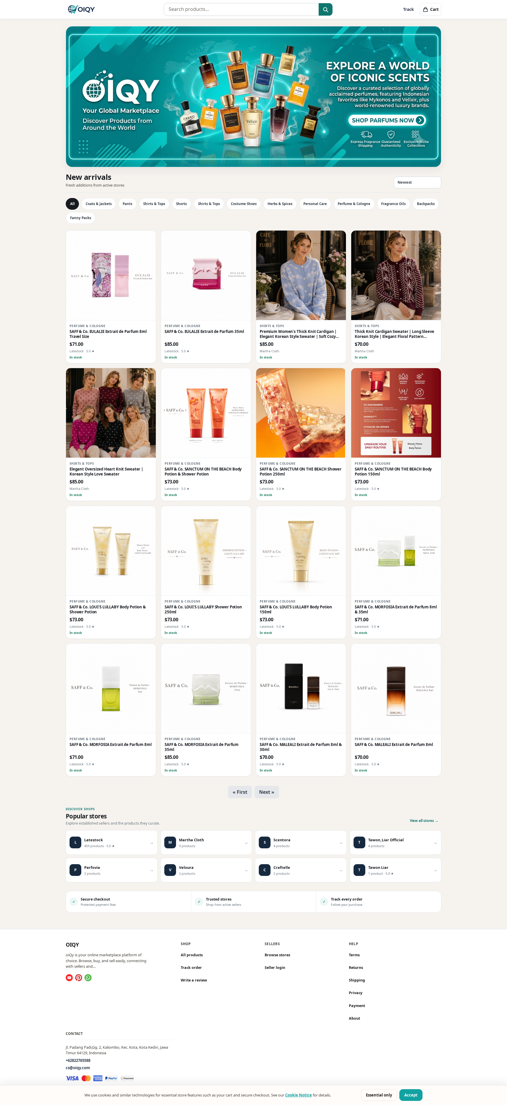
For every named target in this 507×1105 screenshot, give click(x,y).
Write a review (194, 980)
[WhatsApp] (88, 977)
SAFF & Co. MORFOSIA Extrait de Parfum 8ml (111, 744)
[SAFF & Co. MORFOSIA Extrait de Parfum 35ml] (206, 688)
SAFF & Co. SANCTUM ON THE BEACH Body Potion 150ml (393, 472)
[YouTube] (69, 977)
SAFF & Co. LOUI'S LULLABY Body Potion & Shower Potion (108, 610)
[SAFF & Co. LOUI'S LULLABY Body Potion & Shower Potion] (111, 551)
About (354, 1018)
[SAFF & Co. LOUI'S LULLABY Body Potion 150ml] (301, 551)
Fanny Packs (80, 218)
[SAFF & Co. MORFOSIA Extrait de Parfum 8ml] (111, 688)
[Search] (325, 9)
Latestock (77, 351)
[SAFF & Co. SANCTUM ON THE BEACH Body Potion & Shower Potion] (206, 413)
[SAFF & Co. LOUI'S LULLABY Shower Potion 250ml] (206, 551)
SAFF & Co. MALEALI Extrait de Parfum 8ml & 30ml (301, 747)
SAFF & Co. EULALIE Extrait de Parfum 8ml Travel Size (108, 334)
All (72, 204)
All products (192, 954)
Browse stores (277, 954)
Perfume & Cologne (354, 204)
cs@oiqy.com (78, 1067)
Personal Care (315, 204)
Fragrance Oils (393, 204)
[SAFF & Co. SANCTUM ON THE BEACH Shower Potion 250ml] (301, 413)
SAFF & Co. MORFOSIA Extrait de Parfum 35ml (202, 747)
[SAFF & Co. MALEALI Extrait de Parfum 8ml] (396, 688)
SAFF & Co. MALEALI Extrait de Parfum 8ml (394, 744)
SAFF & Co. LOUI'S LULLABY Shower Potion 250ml (203, 610)
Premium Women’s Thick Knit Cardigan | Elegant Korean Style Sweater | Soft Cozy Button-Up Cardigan (298, 334)
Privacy (355, 992)
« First (240, 792)
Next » (266, 792)
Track (408, 9)
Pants (127, 204)
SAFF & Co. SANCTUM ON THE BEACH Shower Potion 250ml (301, 472)
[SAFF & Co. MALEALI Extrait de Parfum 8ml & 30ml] (301, 688)
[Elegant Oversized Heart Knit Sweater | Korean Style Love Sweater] (111, 413)
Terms (354, 954)
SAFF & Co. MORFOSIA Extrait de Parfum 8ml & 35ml (396, 610)
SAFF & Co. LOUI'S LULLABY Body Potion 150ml (296, 610)
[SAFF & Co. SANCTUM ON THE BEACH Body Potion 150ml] (396, 413)
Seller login (275, 967)
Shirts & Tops (154, 204)
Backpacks (426, 204)
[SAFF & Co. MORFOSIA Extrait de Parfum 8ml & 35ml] (396, 551)
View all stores (424, 820)
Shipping (357, 980)
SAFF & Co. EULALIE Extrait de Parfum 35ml (204, 331)
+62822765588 (78, 1060)
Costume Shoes (244, 204)
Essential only (379, 1095)
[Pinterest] (78, 977)
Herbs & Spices (280, 204)
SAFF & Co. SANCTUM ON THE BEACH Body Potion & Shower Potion (203, 472)
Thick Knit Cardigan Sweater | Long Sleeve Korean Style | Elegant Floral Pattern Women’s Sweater (394, 334)
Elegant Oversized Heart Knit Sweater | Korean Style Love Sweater (106, 472)
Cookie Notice (298, 1095)
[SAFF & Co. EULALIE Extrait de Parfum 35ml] (206, 275)
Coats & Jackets (99, 204)
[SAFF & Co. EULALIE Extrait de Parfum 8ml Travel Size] (111, 275)
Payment (357, 1005)
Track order (191, 967)
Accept (411, 1095)
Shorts (181, 204)
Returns (356, 967)
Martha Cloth (269, 351)
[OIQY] (81, 9)
